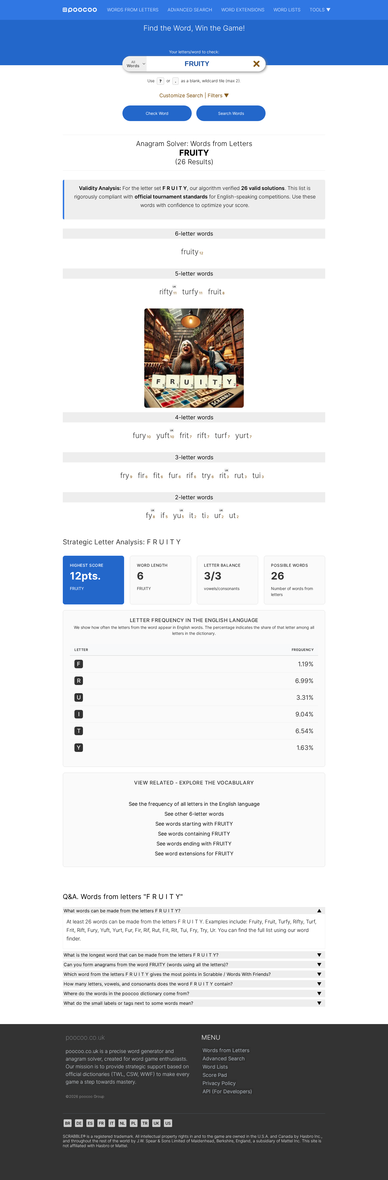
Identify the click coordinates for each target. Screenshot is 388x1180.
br (67, 1123)
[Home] (80, 10)
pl (133, 1123)
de (79, 1123)
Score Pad (215, 1075)
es (90, 1123)
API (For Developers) (227, 1091)
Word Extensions (242, 9)
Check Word (157, 113)
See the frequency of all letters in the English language (194, 804)
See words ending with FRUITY (194, 844)
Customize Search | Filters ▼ (194, 95)
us (168, 1123)
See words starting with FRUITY (194, 824)
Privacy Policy (219, 1083)
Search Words (231, 113)
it (112, 1123)
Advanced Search (190, 9)
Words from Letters (132, 9)
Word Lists (287, 9)
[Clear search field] (256, 63)
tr (144, 1123)
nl (122, 1123)
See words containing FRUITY (194, 834)
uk (156, 1123)
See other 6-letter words (194, 814)
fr (101, 1123)
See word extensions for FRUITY (194, 854)
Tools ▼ (320, 9)
